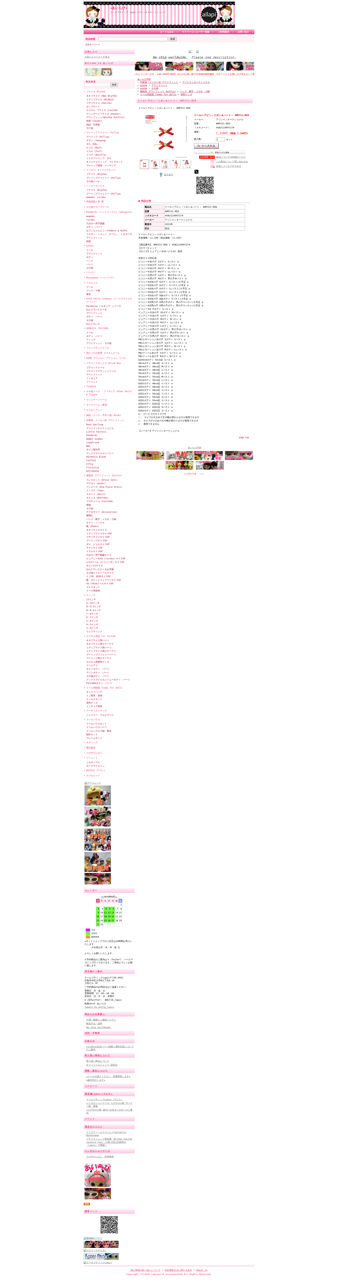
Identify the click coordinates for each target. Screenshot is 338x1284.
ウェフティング (94, 631)
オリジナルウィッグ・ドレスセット (104, 161)
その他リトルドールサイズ (100, 572)
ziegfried (92, 442)
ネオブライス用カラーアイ (100, 644)
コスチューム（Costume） (100, 501)
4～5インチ (92, 624)
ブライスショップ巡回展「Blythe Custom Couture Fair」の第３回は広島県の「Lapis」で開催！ (109, 1142)
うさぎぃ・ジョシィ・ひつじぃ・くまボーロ (109, 234)
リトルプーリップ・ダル (98, 158)
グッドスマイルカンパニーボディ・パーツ (108, 679)
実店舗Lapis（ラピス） (99, 1094)
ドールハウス (93, 719)
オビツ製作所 (93, 449)
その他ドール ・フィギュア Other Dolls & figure (109, 393)
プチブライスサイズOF (98, 537)
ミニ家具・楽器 (94, 695)
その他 (89, 128)
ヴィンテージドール (96, 399)
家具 (88, 294)
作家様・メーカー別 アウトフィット (105, 420)
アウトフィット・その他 (98, 343)
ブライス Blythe (95, 91)
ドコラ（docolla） (97, 154)
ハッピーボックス (95, 185)
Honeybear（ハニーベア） (100, 277)
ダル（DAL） (93, 144)
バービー (90, 272)
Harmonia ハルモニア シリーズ (103, 306)
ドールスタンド (94, 699)
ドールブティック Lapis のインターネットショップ (138, 12)
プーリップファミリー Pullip (102, 132)
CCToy (89, 464)
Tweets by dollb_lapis (99, 1007)
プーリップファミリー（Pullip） (104, 178)
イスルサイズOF (94, 551)
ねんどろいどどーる (96, 309)
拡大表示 (168, 174)
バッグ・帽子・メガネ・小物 (101, 519)
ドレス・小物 (93, 290)
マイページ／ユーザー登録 (195, 32)
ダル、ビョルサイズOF (98, 544)
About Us (202, 1270)
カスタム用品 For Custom (100, 636)
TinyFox (91, 386)
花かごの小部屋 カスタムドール (103, 353)
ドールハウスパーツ (96, 727)
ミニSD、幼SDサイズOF (98, 576)
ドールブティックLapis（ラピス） (104, 1099)
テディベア (92, 742)
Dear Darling (94, 424)
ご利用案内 (223, 32)
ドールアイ (92, 665)
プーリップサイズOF (96, 540)
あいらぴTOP (144, 79)
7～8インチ (92, 613)
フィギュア (92, 378)
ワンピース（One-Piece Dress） (104, 487)
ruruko (90, 219)
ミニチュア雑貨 (94, 706)
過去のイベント (94, 1126)
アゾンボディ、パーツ (97, 672)
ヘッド (89, 260)
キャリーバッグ (94, 692)
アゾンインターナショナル (100, 428)
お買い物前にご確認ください (101, 1019)
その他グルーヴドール (97, 207)
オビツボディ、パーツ (97, 669)
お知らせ (90, 1041)
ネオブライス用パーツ (97, 640)
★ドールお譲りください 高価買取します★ (108, 1076)
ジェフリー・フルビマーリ (100, 715)
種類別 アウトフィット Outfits (104, 475)
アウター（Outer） (96, 483)
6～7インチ (92, 617)
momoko (90, 216)
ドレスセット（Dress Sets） (102, 480)
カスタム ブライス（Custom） (102, 110)
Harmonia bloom (96, 456)
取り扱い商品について (97, 1055)
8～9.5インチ (93, 606)
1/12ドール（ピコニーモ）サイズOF (105, 562)
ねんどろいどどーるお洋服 (100, 569)
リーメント (92, 382)
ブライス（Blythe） (97, 174)
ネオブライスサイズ (96, 530)
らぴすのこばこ (94, 752)
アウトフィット (94, 237)
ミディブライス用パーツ (98, 647)
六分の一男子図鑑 (95, 223)
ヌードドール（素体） (97, 404)
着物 (88, 505)
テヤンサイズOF (94, 547)
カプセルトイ (93, 775)
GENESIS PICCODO (97, 328)
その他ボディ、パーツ (97, 676)
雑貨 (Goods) (94, 121)
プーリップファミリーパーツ (101, 654)
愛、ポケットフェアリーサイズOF (103, 580)
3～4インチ (92, 628)
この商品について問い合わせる (232, 161)
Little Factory (96, 431)
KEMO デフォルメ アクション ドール (106, 358)
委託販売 (90, 747)
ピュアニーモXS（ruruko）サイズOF (106, 558)
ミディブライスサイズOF (99, 533)
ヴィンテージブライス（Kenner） (104, 113)
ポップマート (93, 106)
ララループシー (94, 410)
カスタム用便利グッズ (97, 662)
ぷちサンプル (93, 762)
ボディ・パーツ (94, 227)
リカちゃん (92, 282)
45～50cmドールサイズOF (100, 583)
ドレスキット (93, 587)
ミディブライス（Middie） (100, 99)
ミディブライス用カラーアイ (101, 651)
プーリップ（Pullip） (98, 136)
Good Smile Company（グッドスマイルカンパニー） (109, 300)
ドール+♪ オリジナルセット (101, 170)
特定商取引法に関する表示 (178, 1270)
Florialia (92, 467)
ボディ (89, 257)
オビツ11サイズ (94, 565)
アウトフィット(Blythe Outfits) (105, 117)
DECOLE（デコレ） (96, 770)
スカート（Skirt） (96, 494)
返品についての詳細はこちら (231, 157)
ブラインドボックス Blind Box (103, 363)
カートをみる (167, 32)
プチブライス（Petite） (99, 103)
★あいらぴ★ (118, 8)
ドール (89, 250)
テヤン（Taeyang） (97, 140)
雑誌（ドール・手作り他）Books (103, 415)
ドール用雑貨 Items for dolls (104, 687)
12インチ (91, 599)
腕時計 (89, 515)
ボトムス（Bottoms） (98, 497)
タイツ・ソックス (95, 522)
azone (89, 245)
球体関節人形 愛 (95, 201)
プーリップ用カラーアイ (98, 658)
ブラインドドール (95, 367)
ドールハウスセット (96, 723)
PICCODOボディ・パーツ (99, 683)
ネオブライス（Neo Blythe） (102, 96)
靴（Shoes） (93, 526)
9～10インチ (93, 603)
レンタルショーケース (97, 1151)
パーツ (89, 264)
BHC (88, 446)
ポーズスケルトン (95, 766)
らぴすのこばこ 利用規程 (100, 1156)
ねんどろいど (93, 323)
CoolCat (91, 460)
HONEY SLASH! (94, 439)
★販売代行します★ (95, 1080)
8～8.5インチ (93, 610)
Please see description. (214, 57)
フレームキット (94, 738)
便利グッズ (92, 702)
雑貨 (88, 241)
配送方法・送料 (94, 1023)
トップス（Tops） (96, 490)
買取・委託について (96, 1070)
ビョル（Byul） (94, 147)
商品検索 (90, 39)
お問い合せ (243, 32)
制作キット (92, 734)
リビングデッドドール (97, 347)
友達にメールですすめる (228, 166)
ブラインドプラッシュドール (101, 371)
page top (244, 437)
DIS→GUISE (92, 471)
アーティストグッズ (96, 710)
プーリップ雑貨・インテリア (101, 165)
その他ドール (93, 181)
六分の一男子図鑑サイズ (98, 555)
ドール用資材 (93, 590)
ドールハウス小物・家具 (98, 731)
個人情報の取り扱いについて (145, 1270)
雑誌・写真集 (93, 124)
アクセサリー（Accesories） (102, 512)
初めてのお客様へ (95, 1014)
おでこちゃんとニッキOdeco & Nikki (106, 230)
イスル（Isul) (94, 151)
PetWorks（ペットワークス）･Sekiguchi (109, 212)
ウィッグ (90, 339)
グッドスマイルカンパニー (100, 453)
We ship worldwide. (99, 1027)
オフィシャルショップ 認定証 (101, 1065)
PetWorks (92, 435)
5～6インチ (92, 621)
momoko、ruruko (95, 197)
